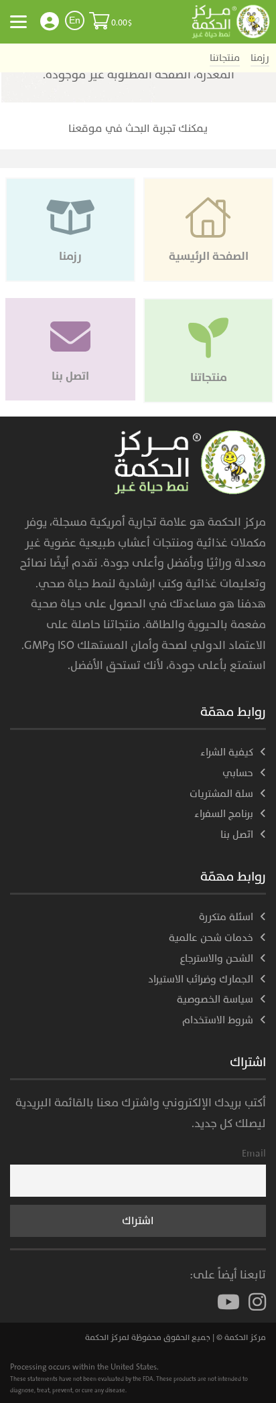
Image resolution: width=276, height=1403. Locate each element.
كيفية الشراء (226, 752)
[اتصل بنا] (70, 304)
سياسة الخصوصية (215, 999)
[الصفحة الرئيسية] (207, 184)
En (74, 20)
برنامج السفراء (223, 814)
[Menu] (18, 21)
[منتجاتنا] (207, 304)
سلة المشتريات (221, 794)
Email (254, 1153)
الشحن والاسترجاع (216, 958)
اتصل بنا (236, 834)
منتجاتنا (225, 58)
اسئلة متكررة (226, 917)
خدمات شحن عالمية (211, 938)
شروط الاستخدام (217, 1020)
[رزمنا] (70, 184)
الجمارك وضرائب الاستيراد (200, 979)
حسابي (237, 773)
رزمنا (260, 58)
